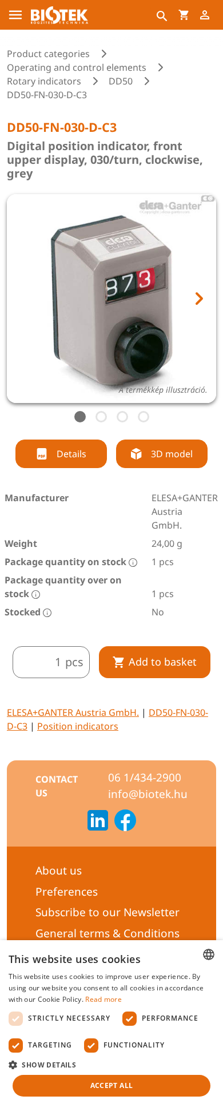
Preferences (66, 891)
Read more (103, 999)
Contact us (56, 786)
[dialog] (111, 1024)
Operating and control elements (76, 67)
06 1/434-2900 (144, 777)
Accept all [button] (111, 1085)
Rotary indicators (44, 81)
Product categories (48, 53)
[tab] (80, 416)
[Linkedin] (98, 822)
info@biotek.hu (148, 794)
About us (58, 870)
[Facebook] (125, 822)
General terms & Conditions (107, 933)
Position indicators (77, 726)
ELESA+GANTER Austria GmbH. (73, 712)
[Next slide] (198, 299)
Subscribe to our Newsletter (107, 912)
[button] (111, 1064)
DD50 (121, 81)
